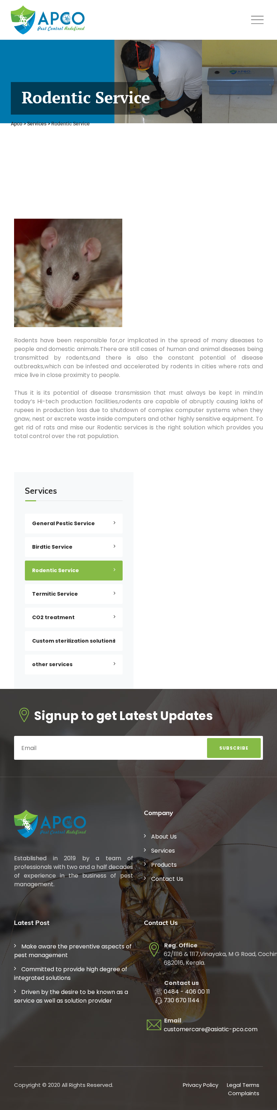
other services (52, 664)
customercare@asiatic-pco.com (211, 1029)
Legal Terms (243, 1085)
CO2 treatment (53, 617)
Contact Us (167, 879)
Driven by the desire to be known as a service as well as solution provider (71, 996)
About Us (164, 836)
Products (164, 865)
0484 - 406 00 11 (187, 991)
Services (163, 851)
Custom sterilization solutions (73, 640)
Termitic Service (55, 593)
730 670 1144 (181, 1000)
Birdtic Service (52, 546)
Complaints (243, 1093)
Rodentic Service (55, 570)
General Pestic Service (63, 523)
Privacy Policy (200, 1085)
